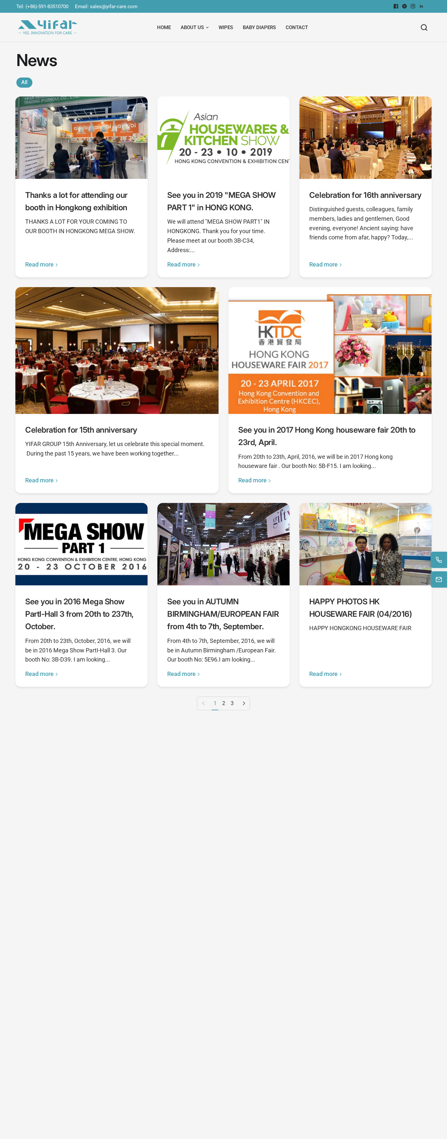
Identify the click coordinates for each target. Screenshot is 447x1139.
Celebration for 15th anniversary (81, 430)
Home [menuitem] (164, 27)
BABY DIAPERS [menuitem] (259, 27)
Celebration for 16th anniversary (365, 195)
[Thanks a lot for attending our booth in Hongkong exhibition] (81, 137)
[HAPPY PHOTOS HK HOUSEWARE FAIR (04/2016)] (365, 544)
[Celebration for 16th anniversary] (365, 137)
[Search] (424, 27)
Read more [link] (39, 264)
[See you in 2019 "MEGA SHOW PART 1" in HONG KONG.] (223, 137)
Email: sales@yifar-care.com (106, 6)
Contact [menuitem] (297, 27)
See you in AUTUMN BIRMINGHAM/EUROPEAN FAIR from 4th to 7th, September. (223, 614)
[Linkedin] (421, 6)
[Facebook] (396, 6)
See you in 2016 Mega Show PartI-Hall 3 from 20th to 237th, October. (79, 614)
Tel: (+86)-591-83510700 (42, 6)
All (24, 82)
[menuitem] (44, 7)
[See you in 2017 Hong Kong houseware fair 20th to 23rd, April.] (330, 350)
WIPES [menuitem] (226, 27)
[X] (404, 6)
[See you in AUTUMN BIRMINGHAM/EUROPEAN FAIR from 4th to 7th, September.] (223, 544)
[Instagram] (413, 6)
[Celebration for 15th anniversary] (117, 350)
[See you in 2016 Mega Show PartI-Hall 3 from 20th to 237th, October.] (81, 544)
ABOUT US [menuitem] (192, 27)
